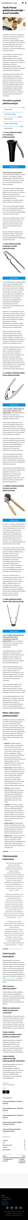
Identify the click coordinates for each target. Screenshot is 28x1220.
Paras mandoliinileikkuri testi (16, 851)
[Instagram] (11, 1207)
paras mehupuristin (11, 978)
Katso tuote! (14, 167)
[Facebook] (4, 1091)
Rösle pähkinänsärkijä (10, 117)
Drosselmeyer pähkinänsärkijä (12, 107)
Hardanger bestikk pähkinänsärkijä (13, 112)
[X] (7, 1091)
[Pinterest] (16, 1207)
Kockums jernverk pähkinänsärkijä (13, 121)
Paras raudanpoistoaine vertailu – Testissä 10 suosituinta (19, 1159)
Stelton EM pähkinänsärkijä (11, 126)
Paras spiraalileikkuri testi (15, 949)
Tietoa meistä (5, 1197)
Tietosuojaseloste (6, 1199)
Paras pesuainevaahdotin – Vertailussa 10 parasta (9, 1158)
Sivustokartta (5, 1203)
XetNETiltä (8, 1213)
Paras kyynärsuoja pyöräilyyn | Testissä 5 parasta (12, 1123)
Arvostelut (4, 1201)
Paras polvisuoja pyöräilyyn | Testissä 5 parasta (12, 1130)
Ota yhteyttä (5, 1204)
